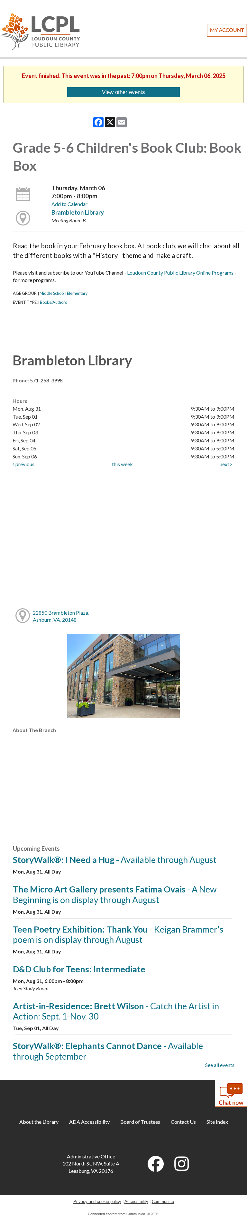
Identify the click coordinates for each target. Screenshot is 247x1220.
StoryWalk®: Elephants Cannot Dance (108, 1050)
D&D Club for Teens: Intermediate (79, 969)
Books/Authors (53, 302)
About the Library (39, 1122)
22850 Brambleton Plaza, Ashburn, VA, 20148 (61, 616)
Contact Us (183, 1122)
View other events (123, 92)
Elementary (77, 293)
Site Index (217, 1122)
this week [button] (122, 464)
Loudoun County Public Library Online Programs (180, 272)
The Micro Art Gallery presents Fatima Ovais (115, 894)
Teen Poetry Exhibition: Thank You (118, 934)
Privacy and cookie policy (97, 1201)
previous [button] (24, 464)
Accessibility (136, 1201)
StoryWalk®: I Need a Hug (114, 859)
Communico (163, 1201)
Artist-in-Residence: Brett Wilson (116, 1011)
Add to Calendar (69, 204)
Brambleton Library (77, 212)
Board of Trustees (140, 1122)
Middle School (52, 293)
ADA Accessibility (89, 1122)
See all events (219, 1065)
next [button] (225, 464)
